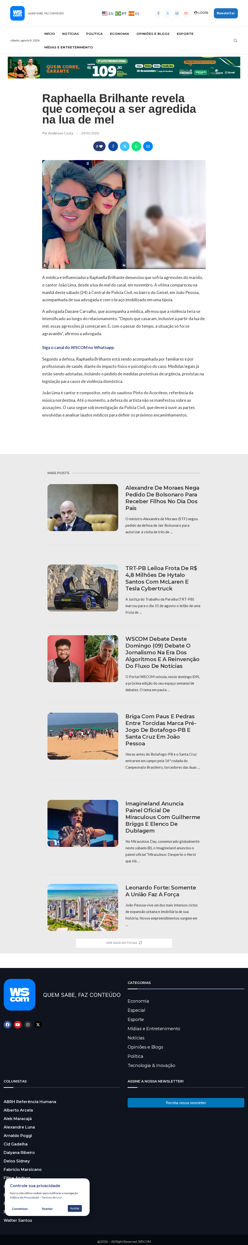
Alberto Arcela (18, 1110)
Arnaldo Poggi (18, 1135)
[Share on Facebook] (113, 146)
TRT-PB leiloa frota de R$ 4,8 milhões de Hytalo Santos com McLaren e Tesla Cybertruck (161, 578)
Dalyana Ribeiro (19, 1152)
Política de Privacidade (24, 1197)
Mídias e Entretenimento (68, 47)
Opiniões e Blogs (153, 34)
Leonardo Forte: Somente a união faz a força (160, 891)
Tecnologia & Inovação (151, 1065)
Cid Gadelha (16, 1144)
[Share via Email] (148, 146)
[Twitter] (167, 13)
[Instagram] (176, 13)
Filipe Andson (17, 1178)
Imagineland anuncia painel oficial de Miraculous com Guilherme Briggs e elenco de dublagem (162, 817)
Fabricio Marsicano (23, 1169)
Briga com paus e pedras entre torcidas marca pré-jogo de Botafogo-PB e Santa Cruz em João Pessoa (160, 730)
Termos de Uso (52, 1197)
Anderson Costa (61, 133)
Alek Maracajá (18, 1118)
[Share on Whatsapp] (136, 146)
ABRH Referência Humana (30, 1101)
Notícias (70, 34)
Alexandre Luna (19, 1127)
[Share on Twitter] (125, 146)
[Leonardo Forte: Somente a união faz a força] (82, 907)
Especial (136, 1010)
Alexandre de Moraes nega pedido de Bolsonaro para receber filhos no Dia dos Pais (162, 498)
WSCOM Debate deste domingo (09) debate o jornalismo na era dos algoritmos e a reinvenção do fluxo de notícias (162, 652)
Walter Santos (18, 1220)
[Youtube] (186, 13)
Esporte (185, 34)
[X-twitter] (38, 1024)
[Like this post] (101, 146)
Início (49, 34)
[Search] (235, 40)
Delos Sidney (17, 1161)
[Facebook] (158, 13)
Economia (119, 34)
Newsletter (226, 13)
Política (94, 34)
